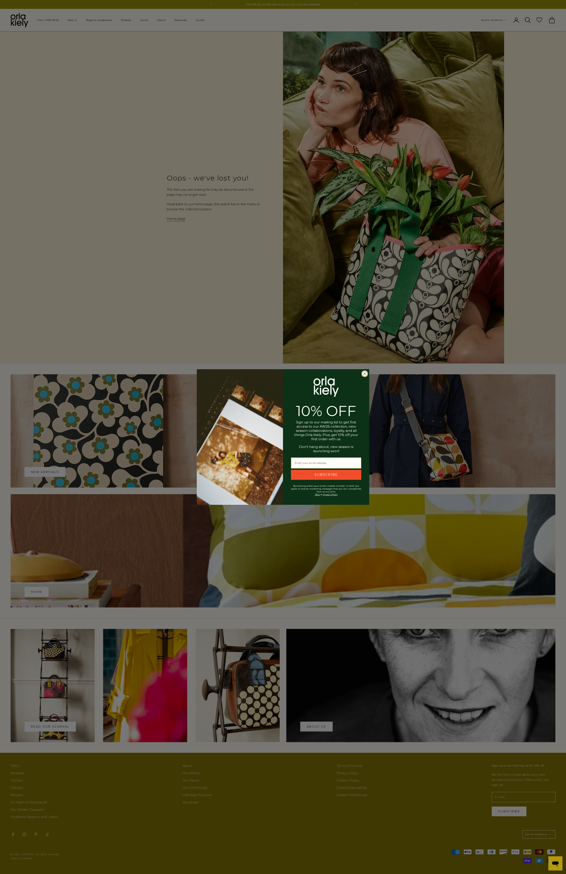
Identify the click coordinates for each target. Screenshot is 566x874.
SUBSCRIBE (326, 475)
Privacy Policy (330, 494)
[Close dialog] (364, 373)
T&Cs (317, 494)
